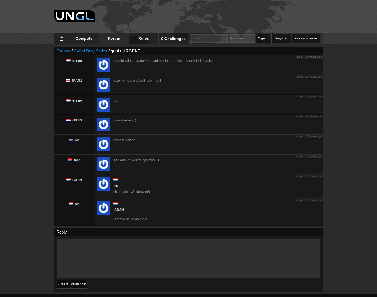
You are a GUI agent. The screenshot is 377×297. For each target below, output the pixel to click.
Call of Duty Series (90, 51)
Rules (143, 38)
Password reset (306, 38)
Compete (84, 38)
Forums (63, 51)
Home (61, 38)
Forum (114, 38)
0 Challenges (173, 38)
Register (281, 38)
